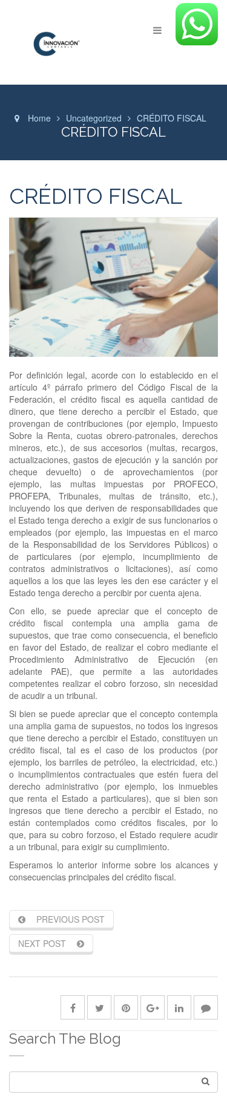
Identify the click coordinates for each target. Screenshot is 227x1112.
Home (39, 118)
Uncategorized (94, 118)
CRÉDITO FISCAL (95, 196)
